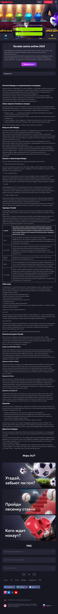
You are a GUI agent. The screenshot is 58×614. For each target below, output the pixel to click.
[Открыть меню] (55, 2)
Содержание (32, 580)
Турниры (23, 580)
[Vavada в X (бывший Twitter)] (12, 592)
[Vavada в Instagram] (5, 592)
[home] (7, 2)
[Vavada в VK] (8, 592)
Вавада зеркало (29, 64)
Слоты (6, 580)
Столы (17, 580)
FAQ (40, 580)
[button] (56, 18)
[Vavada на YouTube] (16, 592)
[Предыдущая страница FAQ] (24, 574)
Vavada (15, 113)
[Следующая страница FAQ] (34, 574)
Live (11, 580)
